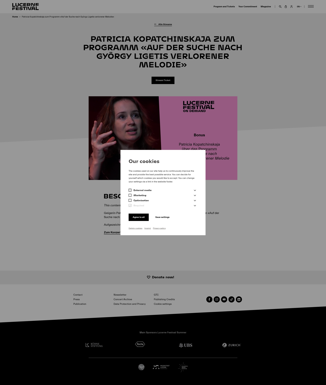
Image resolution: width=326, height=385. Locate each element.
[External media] (130, 190)
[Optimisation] (130, 200)
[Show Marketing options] (194, 195)
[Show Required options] (194, 205)
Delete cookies (135, 228)
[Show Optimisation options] (194, 200)
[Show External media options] (194, 190)
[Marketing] (130, 195)
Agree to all (139, 217)
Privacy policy (159, 228)
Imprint (147, 228)
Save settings (162, 217)
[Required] (130, 206)
